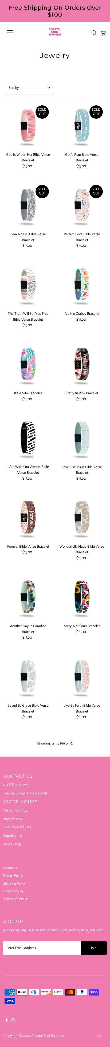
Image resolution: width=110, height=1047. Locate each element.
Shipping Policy (14, 883)
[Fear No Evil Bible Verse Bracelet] (28, 205)
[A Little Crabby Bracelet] (81, 285)
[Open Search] (94, 32)
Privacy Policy (13, 891)
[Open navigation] (15, 32)
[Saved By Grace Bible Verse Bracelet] (28, 677)
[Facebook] (6, 1021)
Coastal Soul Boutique (48, 1036)
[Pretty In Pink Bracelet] (81, 364)
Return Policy (13, 876)
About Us (10, 868)
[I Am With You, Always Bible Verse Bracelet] (28, 438)
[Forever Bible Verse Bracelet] (28, 518)
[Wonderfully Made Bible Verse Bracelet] (81, 518)
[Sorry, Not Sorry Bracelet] (81, 597)
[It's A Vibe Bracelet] (28, 364)
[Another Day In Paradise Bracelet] (28, 597)
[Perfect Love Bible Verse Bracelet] (81, 205)
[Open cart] (103, 32)
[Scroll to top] (99, 1036)
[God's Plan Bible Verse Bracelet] (81, 126)
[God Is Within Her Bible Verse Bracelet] (28, 126)
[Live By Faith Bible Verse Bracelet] (81, 677)
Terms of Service (15, 899)
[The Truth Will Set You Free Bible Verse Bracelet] (28, 285)
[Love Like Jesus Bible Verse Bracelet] (81, 438)
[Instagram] (13, 1021)
